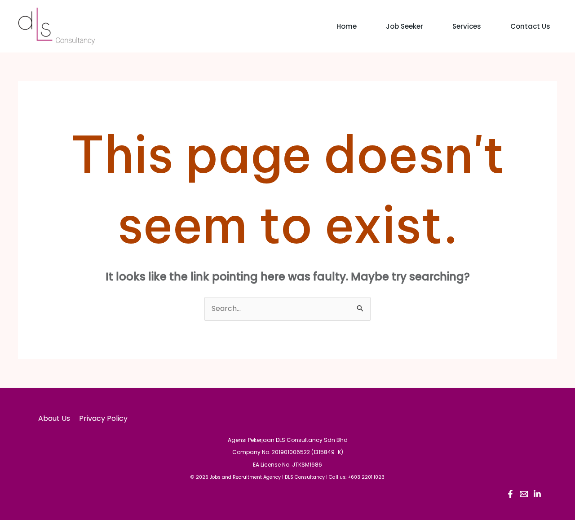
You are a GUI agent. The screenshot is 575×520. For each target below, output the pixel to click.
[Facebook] (510, 494)
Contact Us (530, 26)
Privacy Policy (103, 418)
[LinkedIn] (537, 494)
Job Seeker (404, 26)
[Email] (524, 494)
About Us (54, 418)
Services (466, 26)
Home (346, 26)
